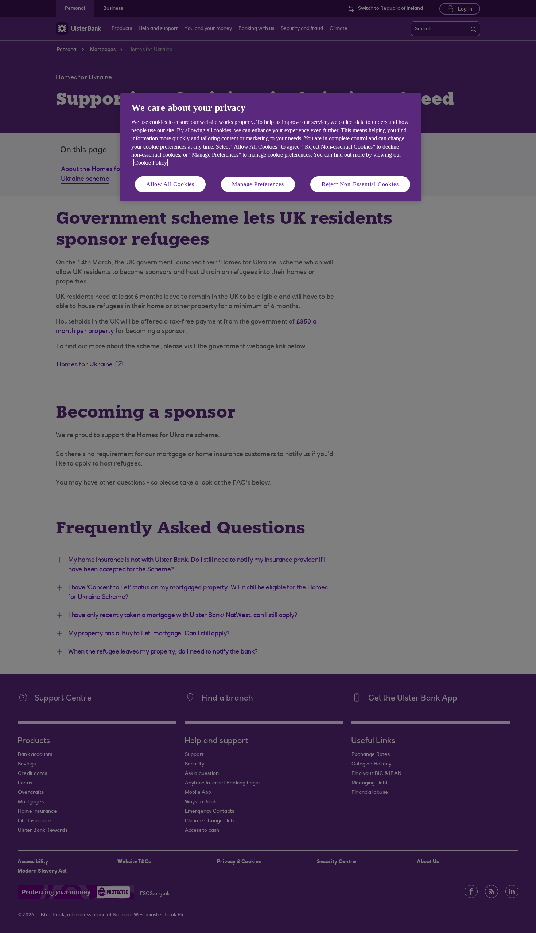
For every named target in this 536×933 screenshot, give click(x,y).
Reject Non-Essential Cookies (360, 184)
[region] (270, 147)
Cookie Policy (150, 163)
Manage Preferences (258, 184)
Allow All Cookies (170, 184)
